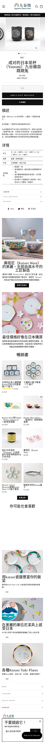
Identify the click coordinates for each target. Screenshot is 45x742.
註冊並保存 (5, 707)
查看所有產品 (22, 285)
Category (6, 693)
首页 (22, 58)
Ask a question (10, 196)
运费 (25, 78)
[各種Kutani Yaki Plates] (22, 654)
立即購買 (22, 102)
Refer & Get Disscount (32, 735)
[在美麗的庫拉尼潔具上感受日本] (22, 609)
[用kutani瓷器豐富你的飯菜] (22, 561)
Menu (4, 686)
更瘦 (7, 592)
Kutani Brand (8, 700)
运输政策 (6, 192)
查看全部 (22, 497)
